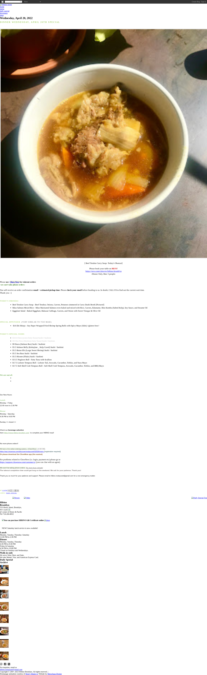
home (2, 7)
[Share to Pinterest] (18, 490)
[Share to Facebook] (15, 490)
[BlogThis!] (11, 490)
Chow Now (14, 282)
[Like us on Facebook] (5, 664)
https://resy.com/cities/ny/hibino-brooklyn (104, 271)
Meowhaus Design (54, 674)
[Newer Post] (16, 498)
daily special (4, 11)
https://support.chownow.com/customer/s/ (17, 462)
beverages (4, 13)
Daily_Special (11, 493)
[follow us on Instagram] (1, 664)
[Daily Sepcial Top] (199, 498)
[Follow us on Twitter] (9, 664)
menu (2, 9)
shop (2, 15)
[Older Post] (27, 498)
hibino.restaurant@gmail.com (11, 670)
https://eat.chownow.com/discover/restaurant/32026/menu (22, 451)
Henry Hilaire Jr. (32, 674)
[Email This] (9, 490)
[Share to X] (13, 490)
